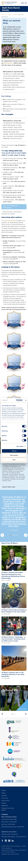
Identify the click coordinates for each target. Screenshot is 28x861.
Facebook (2, 841)
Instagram (6, 841)
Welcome (10, 14)
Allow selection (14, 455)
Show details (19, 446)
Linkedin (13, 841)
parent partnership (9, 220)
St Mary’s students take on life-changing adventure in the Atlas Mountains (12, 674)
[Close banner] (25, 400)
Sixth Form (3, 14)
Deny (14, 459)
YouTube (9, 841)
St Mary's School (9, 3)
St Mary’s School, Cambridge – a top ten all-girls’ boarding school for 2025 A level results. (13, 639)
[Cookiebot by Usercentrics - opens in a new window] (16, 400)
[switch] (24, 431)
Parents (15, 14)
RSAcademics (9, 63)
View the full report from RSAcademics (10, 206)
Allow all (14, 450)
